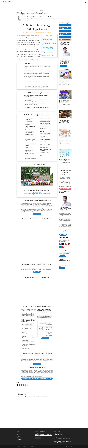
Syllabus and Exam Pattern (48, 47)
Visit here (62, 268)
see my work (63, 234)
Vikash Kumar (20, 14)
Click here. (67, 18)
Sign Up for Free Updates (65, 188)
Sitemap (18, 440)
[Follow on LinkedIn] (60, 247)
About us (18, 436)
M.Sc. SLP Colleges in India (48, 42)
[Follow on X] (63, 244)
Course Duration (46, 38)
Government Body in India (48, 55)
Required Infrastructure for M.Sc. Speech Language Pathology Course (37, 378)
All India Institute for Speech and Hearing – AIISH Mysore (36, 171)
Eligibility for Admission (47, 39)
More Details (44, 251)
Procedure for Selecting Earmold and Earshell (65, 160)
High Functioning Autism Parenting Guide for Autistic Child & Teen (65, 121)
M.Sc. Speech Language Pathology (25, 10)
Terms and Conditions (21, 437)
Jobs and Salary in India (48, 52)
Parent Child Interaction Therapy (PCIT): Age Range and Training (64, 82)
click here (62, 256)
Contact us (19, 434)
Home (17, 10)
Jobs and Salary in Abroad (48, 53)
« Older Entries (61, 168)
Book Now (63, 65)
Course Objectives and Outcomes (49, 40)
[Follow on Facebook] (60, 244)
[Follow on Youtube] (69, 244)
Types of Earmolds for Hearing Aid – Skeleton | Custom (65, 141)
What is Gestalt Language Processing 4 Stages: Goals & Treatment (65, 101)
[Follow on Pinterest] (63, 247)
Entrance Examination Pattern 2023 (50, 46)
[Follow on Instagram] (66, 244)
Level (44, 36)
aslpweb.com (34, 18)
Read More (37, 181)
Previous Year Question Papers (49, 48)
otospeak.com (39, 18)
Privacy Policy (19, 439)
